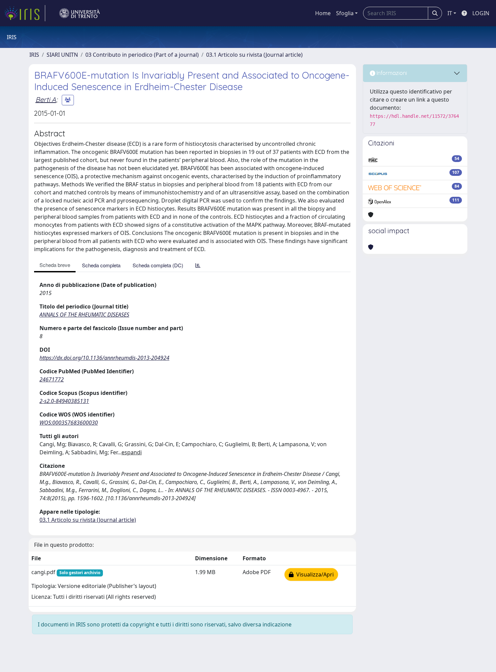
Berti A (45, 99)
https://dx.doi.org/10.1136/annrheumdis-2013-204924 (104, 357)
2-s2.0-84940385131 (64, 401)
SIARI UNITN (62, 54)
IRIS (34, 54)
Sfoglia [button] (345, 13)
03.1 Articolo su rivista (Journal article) (254, 54)
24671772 (51, 379)
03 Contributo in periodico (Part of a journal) (142, 54)
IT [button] (449, 13)
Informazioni (391, 73)
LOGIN (480, 13)
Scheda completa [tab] (101, 265)
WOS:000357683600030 (68, 422)
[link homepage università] (80, 13)
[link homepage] (24, 13)
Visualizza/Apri (314, 574)
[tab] (198, 265)
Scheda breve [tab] (54, 264)
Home (323, 13)
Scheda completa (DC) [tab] (158, 265)
